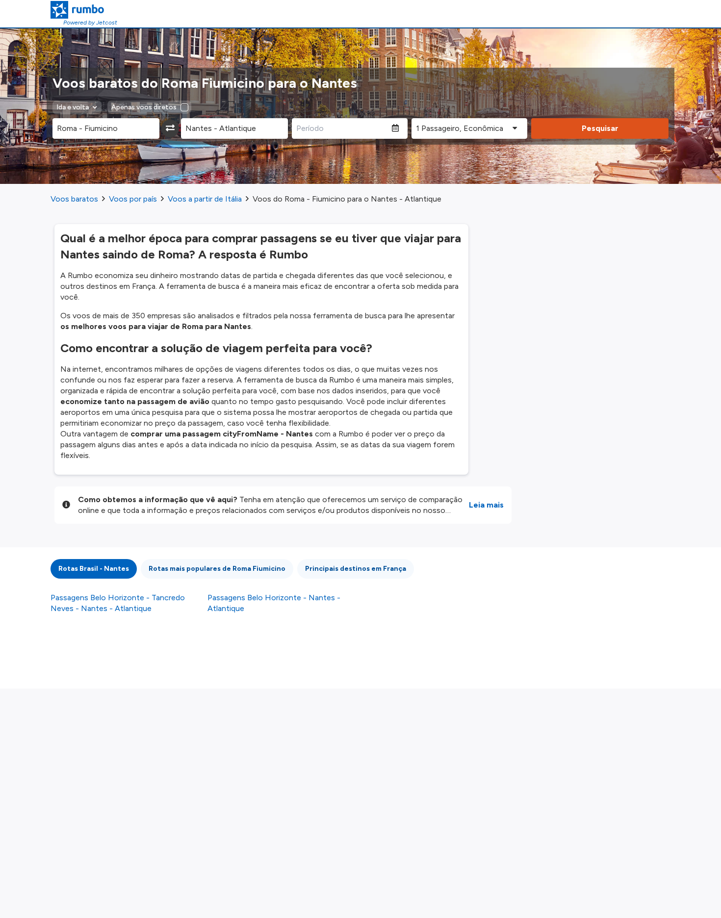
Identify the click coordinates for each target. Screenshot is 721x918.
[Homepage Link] (84, 10)
